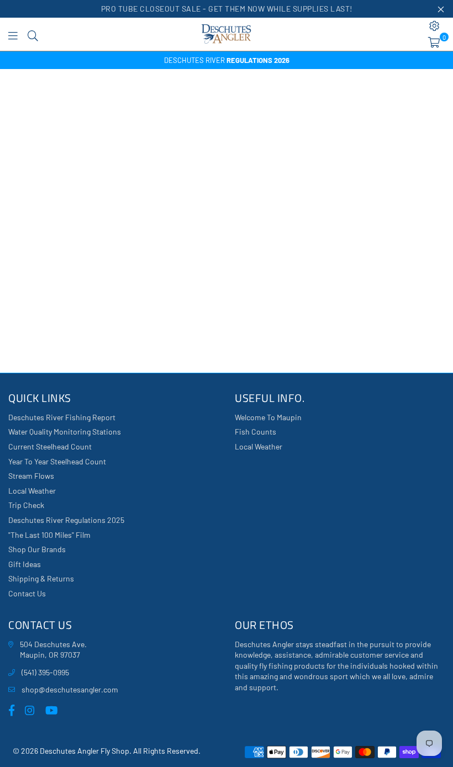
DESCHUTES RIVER (226, 60)
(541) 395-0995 (45, 672)
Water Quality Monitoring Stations (64, 431)
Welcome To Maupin (268, 417)
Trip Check (26, 505)
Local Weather (32, 490)
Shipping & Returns (41, 578)
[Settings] (434, 26)
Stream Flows (31, 475)
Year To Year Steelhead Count (57, 461)
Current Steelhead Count (50, 446)
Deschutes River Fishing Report (61, 417)
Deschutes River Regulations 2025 (66, 520)
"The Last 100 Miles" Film (49, 534)
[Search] (33, 34)
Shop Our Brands (37, 549)
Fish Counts (255, 431)
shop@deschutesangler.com (70, 689)
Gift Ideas (24, 564)
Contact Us (27, 593)
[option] (226, 60)
